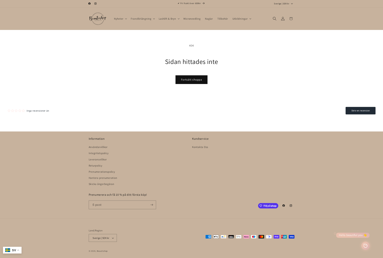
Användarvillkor (98, 147)
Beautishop (102, 251)
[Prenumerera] (152, 205)
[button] (120, 19)
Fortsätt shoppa (191, 79)
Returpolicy (95, 165)
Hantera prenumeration (103, 178)
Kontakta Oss (200, 147)
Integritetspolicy (99, 153)
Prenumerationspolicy (102, 171)
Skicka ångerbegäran (101, 184)
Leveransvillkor (98, 159)
